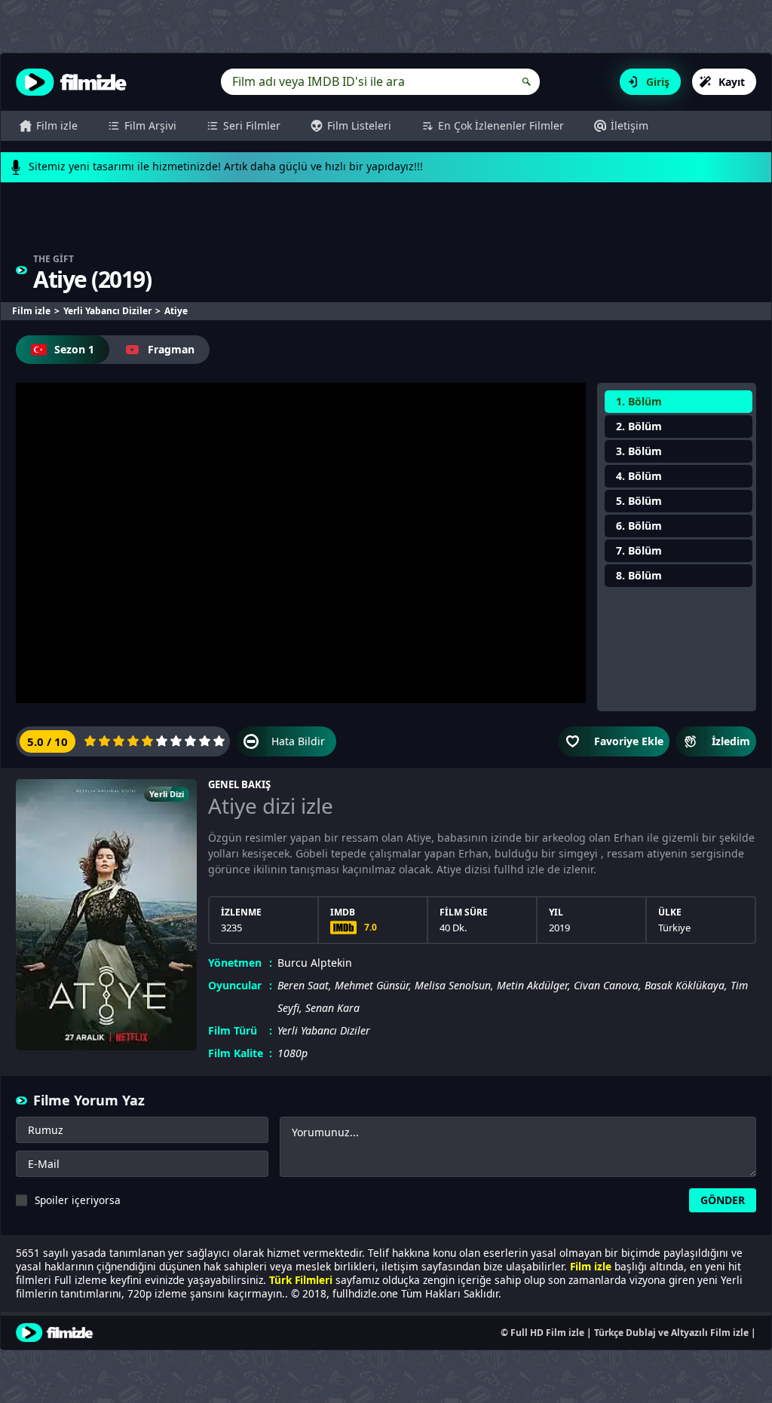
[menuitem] (49, 126)
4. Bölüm (639, 476)
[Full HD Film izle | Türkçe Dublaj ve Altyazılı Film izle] (74, 82)
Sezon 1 (74, 349)
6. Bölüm (639, 525)
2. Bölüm (639, 426)
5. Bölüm (639, 501)
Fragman (171, 349)
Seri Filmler (251, 125)
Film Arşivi (150, 125)
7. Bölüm (639, 550)
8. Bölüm (639, 575)
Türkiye (674, 927)
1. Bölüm (639, 401)
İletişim (629, 125)
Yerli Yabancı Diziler (323, 1030)
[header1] (386, 225)
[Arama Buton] (526, 82)
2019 (121, 279)
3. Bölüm (639, 451)
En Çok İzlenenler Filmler (501, 125)
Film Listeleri (359, 125)
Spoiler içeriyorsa (78, 1200)
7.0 (370, 927)
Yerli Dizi (166, 793)
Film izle (57, 125)
